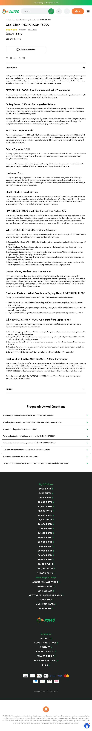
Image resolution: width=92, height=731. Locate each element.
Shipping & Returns (45, 660)
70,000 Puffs (45, 559)
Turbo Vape (45, 599)
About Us (45, 638)
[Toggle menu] (88, 11)
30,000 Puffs (45, 537)
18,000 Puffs (45, 520)
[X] (19, 58)
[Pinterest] (24, 58)
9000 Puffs (45, 497)
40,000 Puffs (45, 546)
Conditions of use (45, 643)
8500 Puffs (45, 493)
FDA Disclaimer (45, 651)
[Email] (11, 58)
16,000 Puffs (45, 515)
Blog (45, 665)
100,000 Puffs (45, 568)
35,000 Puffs (45, 542)
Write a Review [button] (32, 30)
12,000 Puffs (45, 506)
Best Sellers (45, 591)
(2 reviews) (22, 30)
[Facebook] (7, 58)
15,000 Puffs (45, 511)
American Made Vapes (45, 582)
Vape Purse (45, 608)
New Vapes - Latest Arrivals (45, 595)
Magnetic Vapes (45, 604)
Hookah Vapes (45, 586)
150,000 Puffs (45, 573)
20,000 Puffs (45, 524)
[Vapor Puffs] (46, 619)
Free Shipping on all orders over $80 (46, 3)
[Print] (15, 58)
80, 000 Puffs (45, 564)
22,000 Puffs (45, 528)
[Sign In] (67, 11)
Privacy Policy (45, 656)
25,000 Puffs (45, 533)
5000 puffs (45, 489)
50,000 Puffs (45, 551)
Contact (45, 647)
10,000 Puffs (45, 502)
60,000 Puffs (45, 555)
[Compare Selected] (59, 11)
